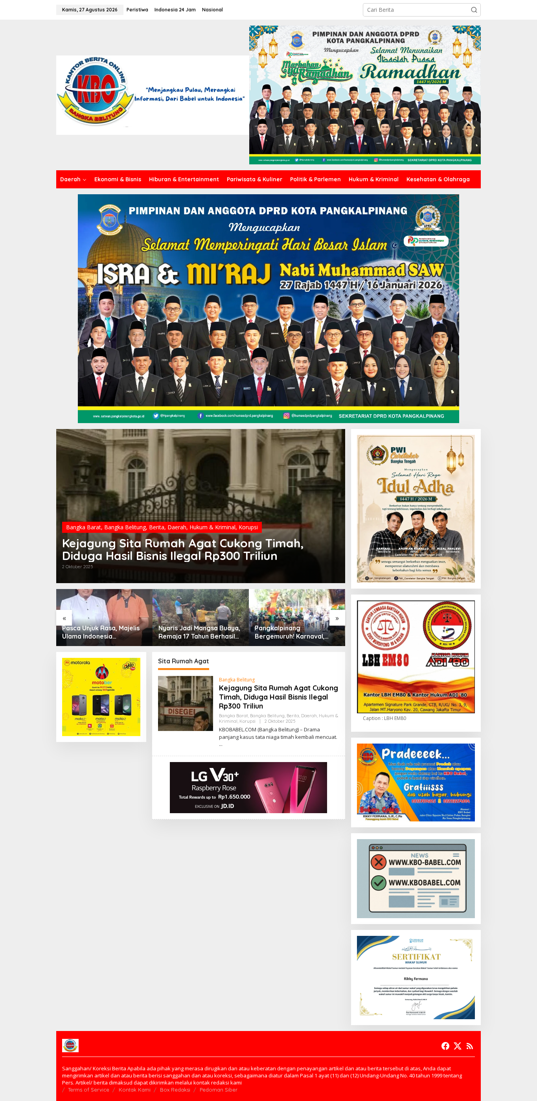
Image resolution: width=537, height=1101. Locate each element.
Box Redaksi (175, 1089)
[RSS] (470, 1046)
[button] (474, 10)
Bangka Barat (83, 527)
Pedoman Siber (218, 1089)
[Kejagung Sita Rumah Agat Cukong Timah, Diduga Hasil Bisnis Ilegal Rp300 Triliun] (221, 744)
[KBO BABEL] (152, 94)
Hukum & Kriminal (212, 527)
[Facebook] (445, 1046)
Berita (156, 527)
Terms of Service (88, 1089)
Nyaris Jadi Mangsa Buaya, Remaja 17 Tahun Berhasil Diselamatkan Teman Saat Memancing (199, 632)
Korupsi (248, 527)
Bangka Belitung (125, 527)
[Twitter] (457, 1046)
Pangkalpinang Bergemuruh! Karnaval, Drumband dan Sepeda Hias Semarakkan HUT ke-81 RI (294, 632)
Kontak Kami (135, 1089)
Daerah (176, 527)
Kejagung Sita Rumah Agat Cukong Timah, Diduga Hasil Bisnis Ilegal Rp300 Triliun (183, 549)
